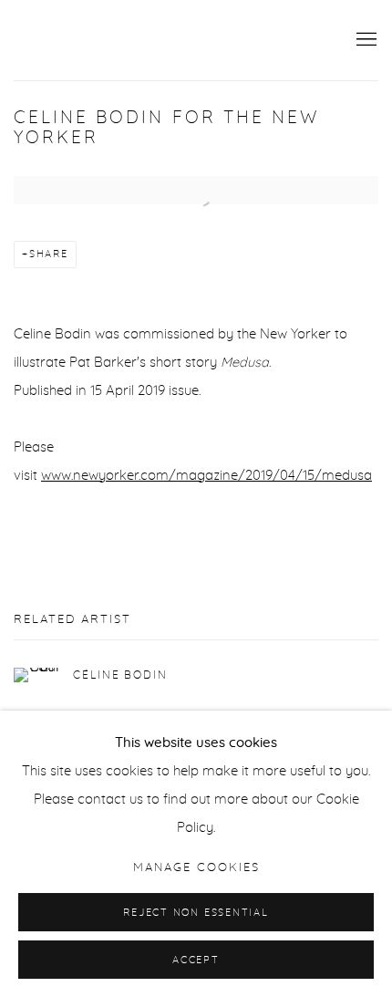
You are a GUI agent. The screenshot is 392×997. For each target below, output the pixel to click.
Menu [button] (364, 40)
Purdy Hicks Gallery (114, 40)
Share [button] (48, 254)
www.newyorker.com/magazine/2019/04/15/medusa (206, 476)
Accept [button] (196, 960)
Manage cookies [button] (196, 868)
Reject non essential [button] (195, 913)
